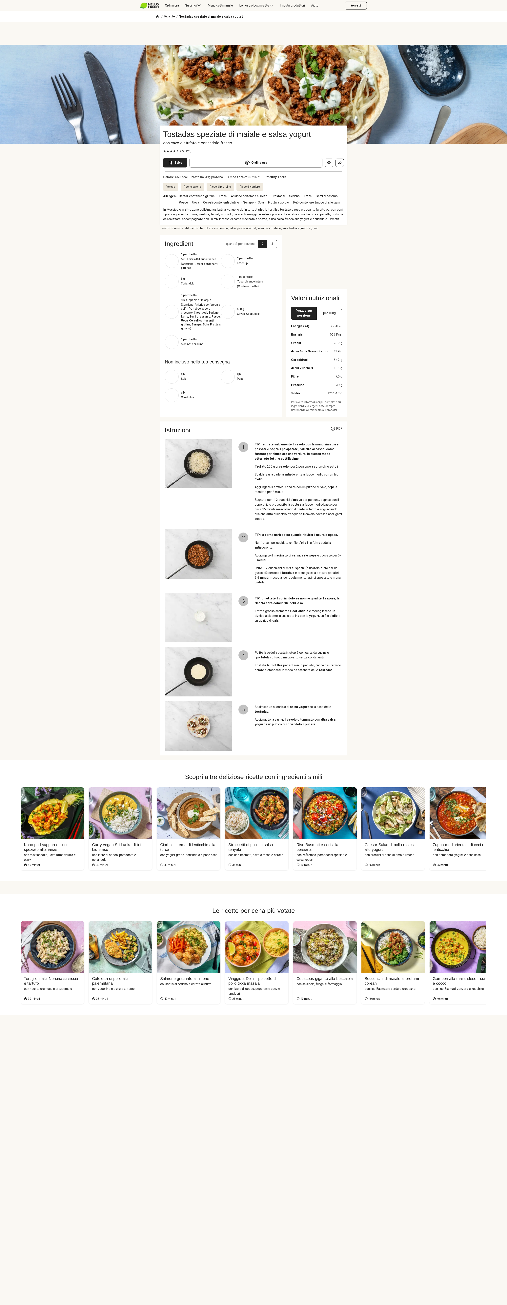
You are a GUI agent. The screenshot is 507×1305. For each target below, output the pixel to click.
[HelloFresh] (149, 6)
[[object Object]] (329, 163)
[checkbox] (164, 151)
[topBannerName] (253, 33)
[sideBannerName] (316, 259)
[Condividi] (339, 163)
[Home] (157, 16)
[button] (221, 244)
